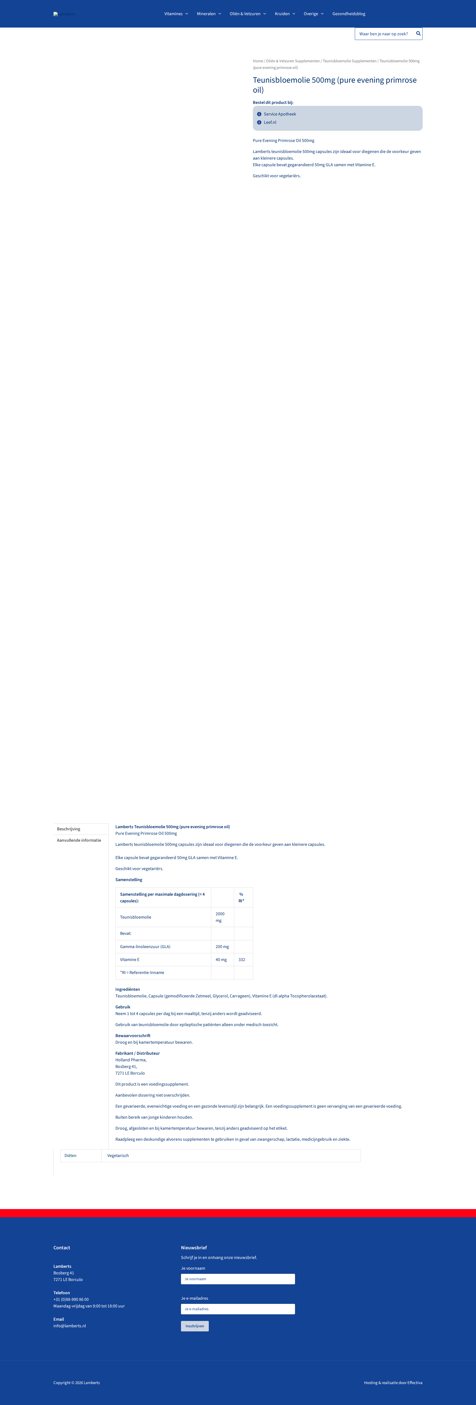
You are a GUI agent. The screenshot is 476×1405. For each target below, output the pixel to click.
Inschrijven (195, 1326)
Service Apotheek (280, 114)
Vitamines (173, 14)
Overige (311, 14)
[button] (185, 14)
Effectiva (415, 1383)
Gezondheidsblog (348, 14)
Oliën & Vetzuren (245, 14)
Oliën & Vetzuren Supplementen (293, 61)
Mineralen (206, 14)
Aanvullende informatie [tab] (79, 840)
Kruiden (282, 14)
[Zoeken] (418, 34)
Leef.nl (270, 122)
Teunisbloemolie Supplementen (350, 61)
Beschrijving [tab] (68, 829)
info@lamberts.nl (69, 1326)
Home (258, 61)
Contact (61, 1247)
